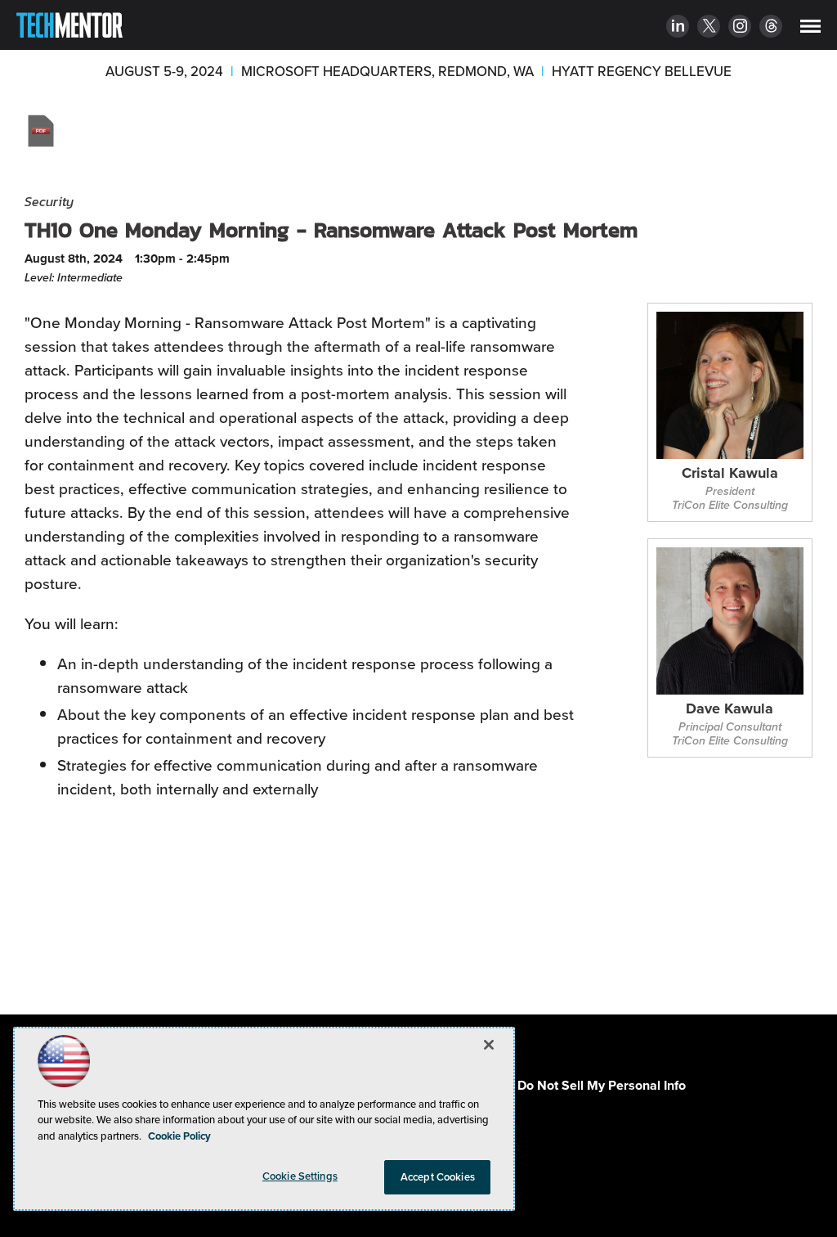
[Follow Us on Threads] (771, 27)
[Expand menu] (810, 30)
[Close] (489, 1045)
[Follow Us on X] (709, 27)
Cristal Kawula (730, 474)
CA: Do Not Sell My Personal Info (589, 1085)
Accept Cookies (438, 1177)
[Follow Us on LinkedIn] (678, 27)
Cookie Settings (300, 1176)
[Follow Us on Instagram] (740, 27)
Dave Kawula (729, 709)
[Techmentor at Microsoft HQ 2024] (69, 28)
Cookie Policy (179, 1136)
